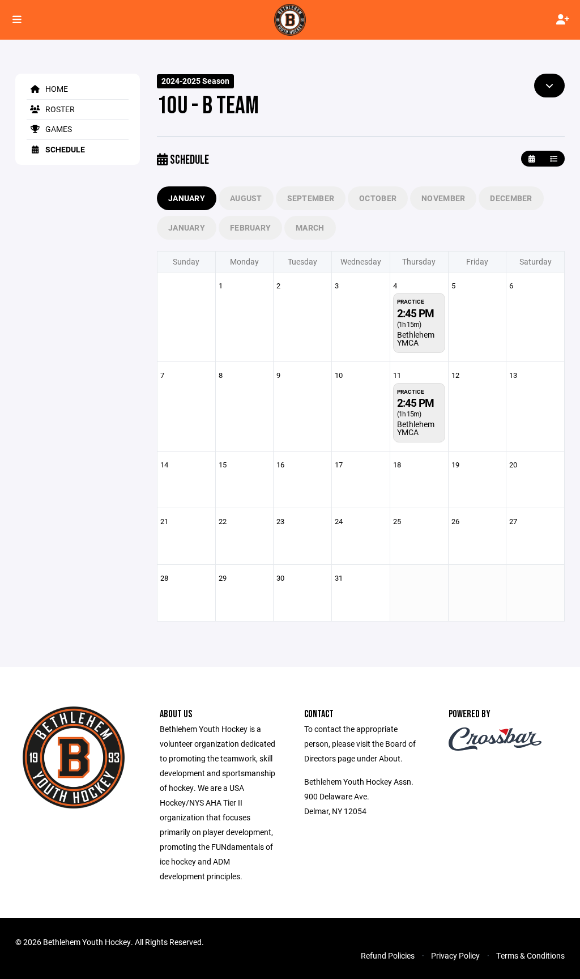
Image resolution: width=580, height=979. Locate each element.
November (443, 198)
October (377, 198)
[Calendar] (531, 159)
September (311, 198)
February (250, 227)
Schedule (64, 149)
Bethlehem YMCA (415, 338)
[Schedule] (554, 159)
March (310, 227)
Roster (59, 109)
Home (56, 88)
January (186, 198)
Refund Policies (388, 955)
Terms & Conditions (530, 955)
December (511, 198)
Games (58, 129)
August (246, 198)
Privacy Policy (455, 955)
